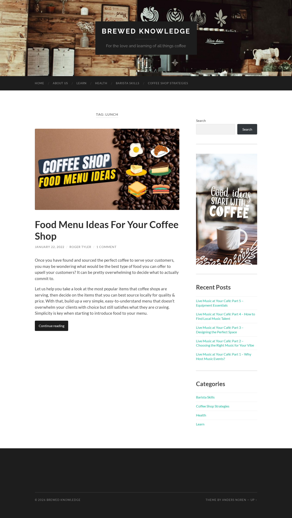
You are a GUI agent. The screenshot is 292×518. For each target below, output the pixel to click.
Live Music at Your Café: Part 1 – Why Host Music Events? (223, 356)
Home (39, 83)
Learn (82, 83)
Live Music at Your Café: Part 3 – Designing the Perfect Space (219, 329)
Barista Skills (127, 83)
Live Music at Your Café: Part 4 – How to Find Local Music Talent (225, 316)
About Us (60, 83)
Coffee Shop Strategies (168, 83)
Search (201, 120)
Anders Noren (234, 500)
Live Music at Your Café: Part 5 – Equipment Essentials (219, 303)
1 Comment (106, 247)
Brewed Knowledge (146, 31)
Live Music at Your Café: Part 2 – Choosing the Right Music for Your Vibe (225, 343)
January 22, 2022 (49, 247)
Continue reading (51, 326)
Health (101, 83)
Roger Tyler (80, 247)
